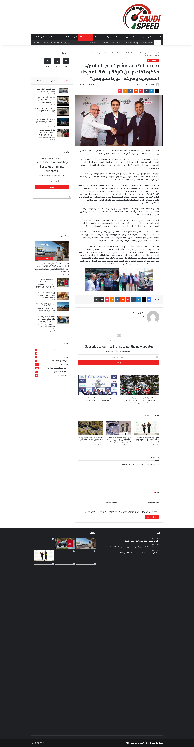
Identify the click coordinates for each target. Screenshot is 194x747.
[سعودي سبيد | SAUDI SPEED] (142, 16)
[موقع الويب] (143, 316)
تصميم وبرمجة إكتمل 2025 (135, 743)
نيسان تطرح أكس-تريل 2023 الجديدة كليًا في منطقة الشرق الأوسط (45, 121)
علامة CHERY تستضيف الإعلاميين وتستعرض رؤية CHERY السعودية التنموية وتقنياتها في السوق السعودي (120, 42)
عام (67, 353)
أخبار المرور (52, 36)
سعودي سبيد (151, 84)
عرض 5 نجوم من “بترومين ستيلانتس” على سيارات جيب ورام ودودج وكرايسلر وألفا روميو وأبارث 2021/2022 (46, 134)
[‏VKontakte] (130, 91)
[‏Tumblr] (146, 91)
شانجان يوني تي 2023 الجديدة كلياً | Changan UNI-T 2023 (45, 109)
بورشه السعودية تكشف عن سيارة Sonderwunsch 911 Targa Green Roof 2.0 (46, 295)
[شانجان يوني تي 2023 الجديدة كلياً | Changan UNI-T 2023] (63, 111)
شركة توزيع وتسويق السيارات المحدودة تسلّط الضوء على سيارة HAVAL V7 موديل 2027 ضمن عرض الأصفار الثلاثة (45, 307)
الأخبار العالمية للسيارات (103, 36)
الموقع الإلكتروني (111, 502)
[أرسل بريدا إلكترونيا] (146, 84)
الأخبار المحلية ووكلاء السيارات (127, 36)
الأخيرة (52, 80)
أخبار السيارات (147, 36)
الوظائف (20, 36)
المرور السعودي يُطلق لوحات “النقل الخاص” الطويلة (46, 90)
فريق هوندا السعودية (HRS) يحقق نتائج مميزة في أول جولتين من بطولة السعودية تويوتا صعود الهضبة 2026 (119, 439)
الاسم (156, 492)
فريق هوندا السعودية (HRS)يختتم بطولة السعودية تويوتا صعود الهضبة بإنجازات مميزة (147, 439)
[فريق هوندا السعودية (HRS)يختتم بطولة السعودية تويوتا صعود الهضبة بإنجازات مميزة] (146, 428)
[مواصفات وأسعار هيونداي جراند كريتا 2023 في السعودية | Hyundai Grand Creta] (63, 101)
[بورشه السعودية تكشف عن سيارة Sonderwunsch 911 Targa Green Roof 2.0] (63, 296)
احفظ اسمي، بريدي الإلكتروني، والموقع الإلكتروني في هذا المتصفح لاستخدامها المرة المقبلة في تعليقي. (121, 511)
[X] (157, 91)
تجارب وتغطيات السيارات (68, 36)
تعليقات (38, 80)
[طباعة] (96, 299)
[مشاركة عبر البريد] (101, 299)
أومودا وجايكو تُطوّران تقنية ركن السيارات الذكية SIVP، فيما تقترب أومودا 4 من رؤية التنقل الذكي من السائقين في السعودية (52, 267)
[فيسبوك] (149, 299)
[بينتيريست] (141, 91)
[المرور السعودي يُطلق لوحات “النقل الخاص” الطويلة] (63, 90)
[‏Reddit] (136, 91)
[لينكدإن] (151, 91)
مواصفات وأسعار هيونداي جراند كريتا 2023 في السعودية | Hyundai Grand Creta (45, 100)
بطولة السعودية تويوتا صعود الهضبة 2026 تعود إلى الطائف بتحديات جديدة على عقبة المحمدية (91, 439)
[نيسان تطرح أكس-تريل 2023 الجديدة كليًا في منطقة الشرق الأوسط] (63, 122)
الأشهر (66, 80)
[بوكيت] (120, 91)
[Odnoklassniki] (125, 91)
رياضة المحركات (86, 36)
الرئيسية (158, 36)
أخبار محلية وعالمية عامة (35, 36)
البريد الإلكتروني (153, 502)
